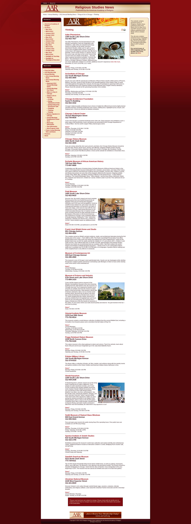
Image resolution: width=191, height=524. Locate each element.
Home (45, 14)
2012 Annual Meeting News (67, 14)
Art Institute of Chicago (75, 74)
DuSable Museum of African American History (84, 161)
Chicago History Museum (75, 139)
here (139, 53)
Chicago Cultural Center (75, 114)
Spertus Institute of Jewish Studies (79, 436)
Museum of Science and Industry (79, 275)
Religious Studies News (94, 7)
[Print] (124, 30)
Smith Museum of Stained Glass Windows (82, 415)
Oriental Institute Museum (76, 313)
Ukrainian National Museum (76, 479)
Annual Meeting (53, 14)
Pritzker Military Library (74, 356)
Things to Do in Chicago (85, 14)
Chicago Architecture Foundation (79, 99)
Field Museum (71, 191)
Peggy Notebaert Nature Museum (79, 337)
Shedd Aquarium (72, 376)
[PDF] (122, 30)
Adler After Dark (115, 62)
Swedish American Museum (76, 457)
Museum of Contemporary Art (77, 253)
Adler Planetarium (72, 35)
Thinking (69, 30)
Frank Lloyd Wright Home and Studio (80, 229)
